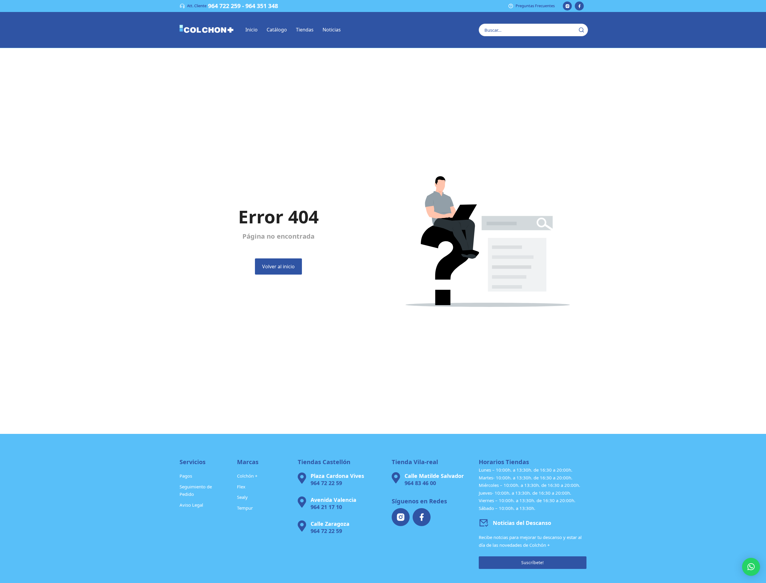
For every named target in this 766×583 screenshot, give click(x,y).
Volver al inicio (278, 266)
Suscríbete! (532, 562)
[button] (751, 567)
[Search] (581, 30)
